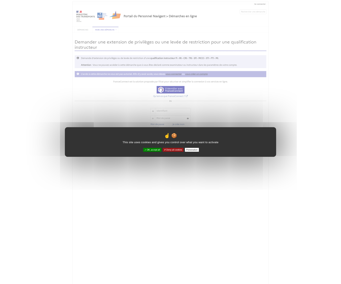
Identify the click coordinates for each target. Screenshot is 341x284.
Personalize (192, 150)
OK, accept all (153, 150)
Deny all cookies (174, 150)
